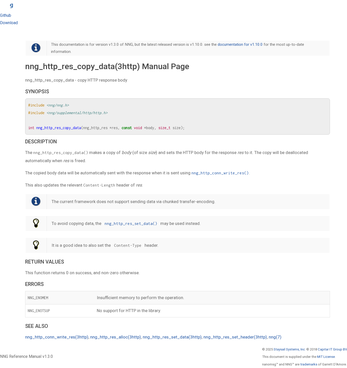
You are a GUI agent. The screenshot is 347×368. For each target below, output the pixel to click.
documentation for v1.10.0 (240, 44)
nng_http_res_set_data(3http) (172, 337)
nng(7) (275, 337)
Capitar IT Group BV (332, 349)
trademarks (308, 364)
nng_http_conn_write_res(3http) (56, 337)
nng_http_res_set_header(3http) (235, 337)
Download (9, 22)
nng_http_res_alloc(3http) (115, 337)
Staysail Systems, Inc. (290, 349)
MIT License (326, 357)
